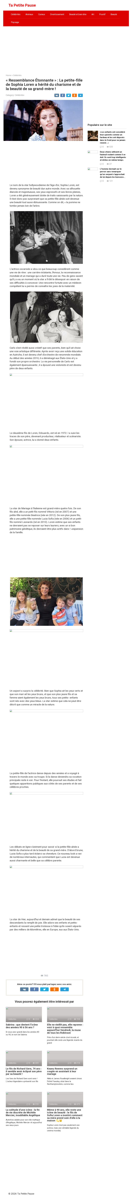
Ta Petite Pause (22, 5)
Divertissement (57, 14)
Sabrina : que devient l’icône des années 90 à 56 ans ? (22, 1026)
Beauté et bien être (77, 14)
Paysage (15, 22)
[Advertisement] (66, 48)
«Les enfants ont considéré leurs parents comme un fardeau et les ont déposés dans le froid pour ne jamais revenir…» (112, 137)
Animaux (29, 14)
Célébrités (15, 14)
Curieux (41, 14)
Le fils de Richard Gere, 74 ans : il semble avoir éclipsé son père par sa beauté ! (24, 1071)
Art (93, 14)
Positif (102, 14)
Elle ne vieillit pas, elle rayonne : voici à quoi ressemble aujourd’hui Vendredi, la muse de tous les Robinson (65, 1028)
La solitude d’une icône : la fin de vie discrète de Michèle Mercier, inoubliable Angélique (23, 1112)
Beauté (114, 14)
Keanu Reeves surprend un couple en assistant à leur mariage (62, 1071)
